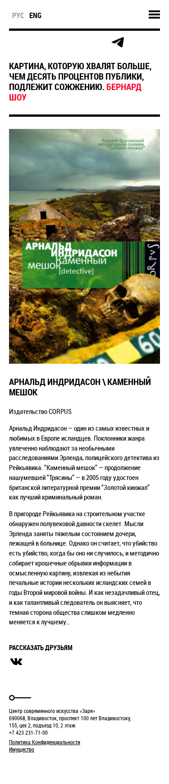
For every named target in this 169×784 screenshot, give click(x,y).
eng (35, 15)
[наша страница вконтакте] (77, 42)
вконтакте (16, 661)
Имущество (21, 749)
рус (18, 15)
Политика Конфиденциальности (44, 742)
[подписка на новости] (16, 42)
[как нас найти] (57, 43)
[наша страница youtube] (97, 42)
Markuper (32, 766)
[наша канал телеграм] (117, 42)
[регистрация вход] (36, 42)
